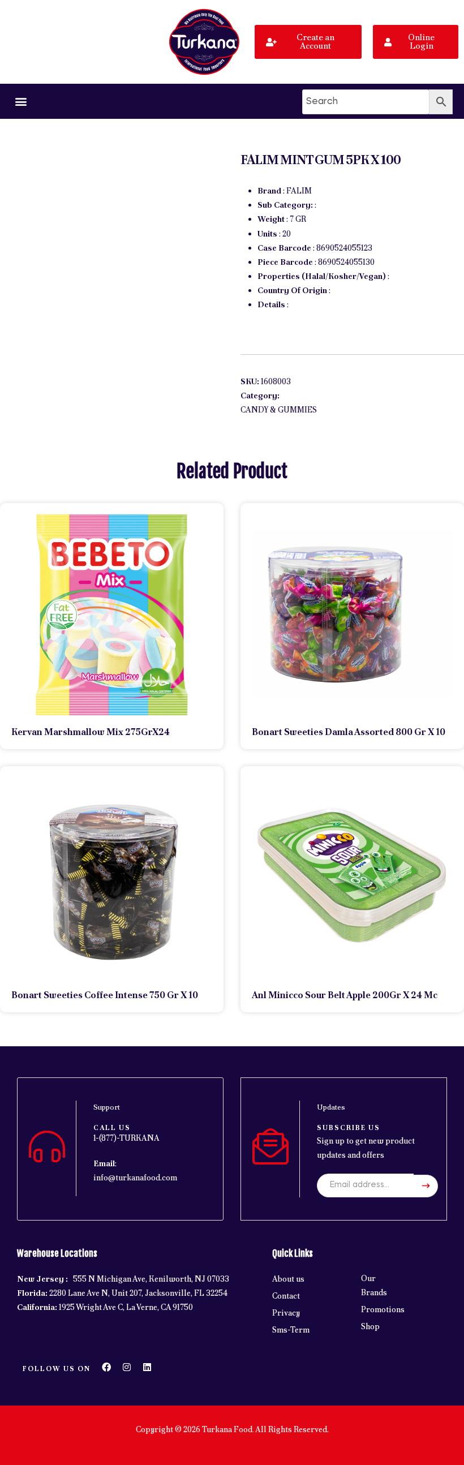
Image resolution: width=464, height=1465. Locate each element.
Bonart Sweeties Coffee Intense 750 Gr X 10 (104, 995)
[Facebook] (106, 1367)
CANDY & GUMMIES (278, 410)
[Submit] (426, 1186)
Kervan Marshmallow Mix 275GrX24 (90, 732)
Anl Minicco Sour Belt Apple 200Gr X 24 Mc (344, 995)
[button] (20, 101)
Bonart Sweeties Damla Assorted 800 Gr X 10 (348, 732)
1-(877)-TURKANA (126, 1138)
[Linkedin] (147, 1367)
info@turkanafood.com (135, 1177)
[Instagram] (126, 1367)
